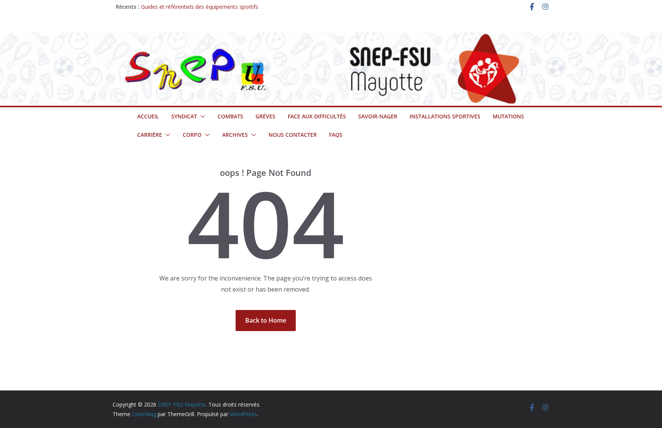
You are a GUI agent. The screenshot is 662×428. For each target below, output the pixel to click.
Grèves (265, 116)
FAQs (335, 134)
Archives (235, 134)
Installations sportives (445, 116)
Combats (230, 116)
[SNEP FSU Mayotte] (331, 37)
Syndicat (184, 116)
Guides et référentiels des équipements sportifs (199, 6)
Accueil (148, 116)
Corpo (192, 134)
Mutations (508, 116)
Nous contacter (293, 134)
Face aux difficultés (317, 116)
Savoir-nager (377, 116)
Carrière (149, 134)
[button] (201, 116)
